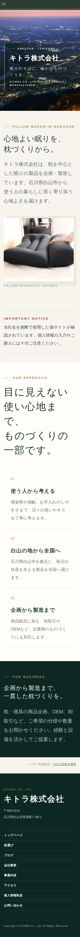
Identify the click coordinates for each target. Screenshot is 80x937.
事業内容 (10, 875)
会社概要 (10, 865)
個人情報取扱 (13, 895)
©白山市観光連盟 (64, 764)
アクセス (10, 885)
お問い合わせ (13, 905)
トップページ (13, 835)
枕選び (8, 845)
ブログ (8, 855)
